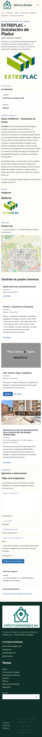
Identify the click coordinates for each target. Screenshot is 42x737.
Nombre (6, 524)
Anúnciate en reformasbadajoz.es (26, 731)
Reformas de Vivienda (10, 684)
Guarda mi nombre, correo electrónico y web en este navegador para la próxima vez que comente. (20, 548)
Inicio (3, 13)
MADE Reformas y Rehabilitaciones (19, 286)
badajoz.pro (7, 649)
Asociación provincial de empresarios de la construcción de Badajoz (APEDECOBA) (20, 432)
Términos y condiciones (26, 718)
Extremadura (24, 13)
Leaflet (21, 271)
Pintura (5, 681)
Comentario (7, 516)
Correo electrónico (10, 533)
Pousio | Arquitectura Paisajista (18, 306)
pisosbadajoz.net (8, 653)
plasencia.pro (7, 656)
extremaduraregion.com (12, 646)
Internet (5, 678)
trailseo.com (7, 635)
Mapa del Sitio (23, 722)
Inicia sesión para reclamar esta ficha (17, 593)
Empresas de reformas (11, 675)
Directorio (10, 13)
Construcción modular (11, 672)
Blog (32, 722)
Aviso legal (26, 726)
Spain (17, 13)
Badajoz (33, 13)
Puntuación (7, 555)
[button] (21, 252)
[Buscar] (36, 697)
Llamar (8, 394)
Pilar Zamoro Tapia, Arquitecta (17, 373)
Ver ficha (7, 296)
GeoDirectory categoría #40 (13, 98)
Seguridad (6, 687)
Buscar (5, 693)
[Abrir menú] (38, 4)
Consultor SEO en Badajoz (24, 635)
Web (3, 541)
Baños (4, 669)
